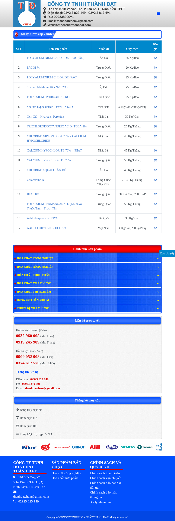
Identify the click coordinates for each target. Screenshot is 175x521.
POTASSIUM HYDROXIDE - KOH (49, 97)
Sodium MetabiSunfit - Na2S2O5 (47, 87)
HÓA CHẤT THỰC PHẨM (34, 275)
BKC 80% (33, 194)
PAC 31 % (33, 67)
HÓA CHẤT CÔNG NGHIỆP (35, 258)
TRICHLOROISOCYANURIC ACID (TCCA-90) (57, 126)
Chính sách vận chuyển (105, 478)
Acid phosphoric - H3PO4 (42, 218)
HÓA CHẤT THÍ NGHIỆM (34, 291)
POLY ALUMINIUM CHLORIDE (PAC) (52, 77)
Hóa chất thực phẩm (65, 478)
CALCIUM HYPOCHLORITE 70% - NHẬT (54, 150)
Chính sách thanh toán (105, 473)
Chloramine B (35, 180)
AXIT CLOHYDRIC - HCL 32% (47, 228)
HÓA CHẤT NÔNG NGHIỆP (35, 266)
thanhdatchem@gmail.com (42, 388)
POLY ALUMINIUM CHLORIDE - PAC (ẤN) (55, 57)
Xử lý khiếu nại (100, 502)
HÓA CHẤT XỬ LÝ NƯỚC (34, 283)
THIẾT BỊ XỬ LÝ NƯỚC (33, 308)
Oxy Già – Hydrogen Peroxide (45, 116)
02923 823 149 (39, 379)
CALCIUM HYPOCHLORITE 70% (49, 160)
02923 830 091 (30, 383)
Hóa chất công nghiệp (66, 473)
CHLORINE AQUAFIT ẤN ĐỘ (46, 170)
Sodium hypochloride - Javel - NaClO (50, 106)
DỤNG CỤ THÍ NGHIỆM (33, 300)
